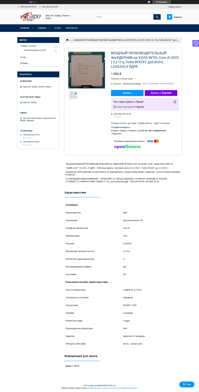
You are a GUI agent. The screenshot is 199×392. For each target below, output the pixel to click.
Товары (41, 28)
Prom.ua (112, 385)
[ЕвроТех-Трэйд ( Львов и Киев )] (29, 20)
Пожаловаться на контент (99, 388)
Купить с (156, 93)
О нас (57, 28)
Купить (127, 93)
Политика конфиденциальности (124, 388)
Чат (189, 384)
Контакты (71, 28)
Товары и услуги (28, 46)
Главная (24, 28)
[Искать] (157, 17)
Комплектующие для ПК (34, 50)
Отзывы (24, 63)
